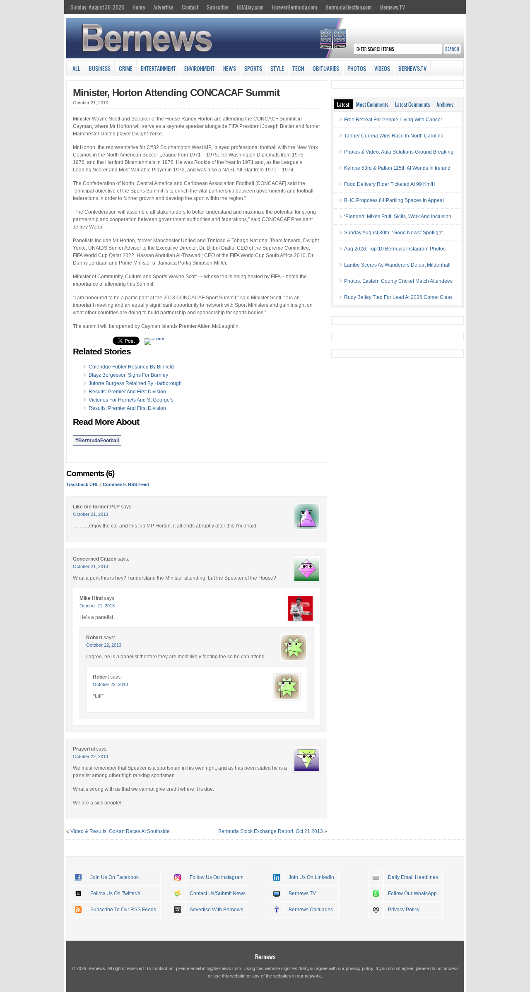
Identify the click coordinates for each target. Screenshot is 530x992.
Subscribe (218, 7)
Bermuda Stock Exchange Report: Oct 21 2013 (270, 831)
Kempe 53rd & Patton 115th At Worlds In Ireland (397, 168)
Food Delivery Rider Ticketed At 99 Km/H (390, 184)
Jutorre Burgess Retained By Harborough (135, 383)
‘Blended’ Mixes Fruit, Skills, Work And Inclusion (397, 216)
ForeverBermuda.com (294, 7)
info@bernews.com (221, 968)
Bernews (265, 956)
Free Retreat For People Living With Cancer (393, 120)
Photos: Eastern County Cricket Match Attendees (398, 281)
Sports (253, 68)
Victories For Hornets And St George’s (131, 400)
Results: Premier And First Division (127, 392)
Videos (382, 68)
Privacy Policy (403, 910)
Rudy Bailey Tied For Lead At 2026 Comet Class (398, 297)
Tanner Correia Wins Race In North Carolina (393, 136)
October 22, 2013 (103, 645)
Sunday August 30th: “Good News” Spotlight (393, 233)
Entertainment (158, 68)
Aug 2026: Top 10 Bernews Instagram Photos (395, 249)
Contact (190, 7)
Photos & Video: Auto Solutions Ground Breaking (398, 152)
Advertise (163, 7)
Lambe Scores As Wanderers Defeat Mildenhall (397, 265)
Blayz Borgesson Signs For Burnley (128, 375)
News (229, 68)
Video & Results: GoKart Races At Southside (120, 831)
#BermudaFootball (97, 440)
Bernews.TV (392, 7)
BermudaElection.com (348, 7)
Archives (444, 104)
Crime (125, 68)
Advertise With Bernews (216, 910)
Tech (298, 68)
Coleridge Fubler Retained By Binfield (131, 367)
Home (138, 7)
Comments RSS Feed (126, 484)
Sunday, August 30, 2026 (97, 7)
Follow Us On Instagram (216, 877)
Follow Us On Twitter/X (115, 893)
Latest (343, 104)
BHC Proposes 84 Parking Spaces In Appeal (394, 200)
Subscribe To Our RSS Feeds (123, 910)
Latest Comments (412, 104)
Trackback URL (82, 484)
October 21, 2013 (90, 514)
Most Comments (372, 104)
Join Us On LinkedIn (311, 877)
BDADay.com (250, 7)
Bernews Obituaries (311, 910)
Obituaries (326, 68)
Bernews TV (302, 893)
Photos (356, 68)
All (76, 68)
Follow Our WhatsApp (412, 893)
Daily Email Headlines (413, 877)
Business (100, 68)
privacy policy (359, 968)
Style (277, 68)
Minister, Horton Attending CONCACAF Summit (176, 92)
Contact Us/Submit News (218, 893)
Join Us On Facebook (114, 877)
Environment (199, 68)
